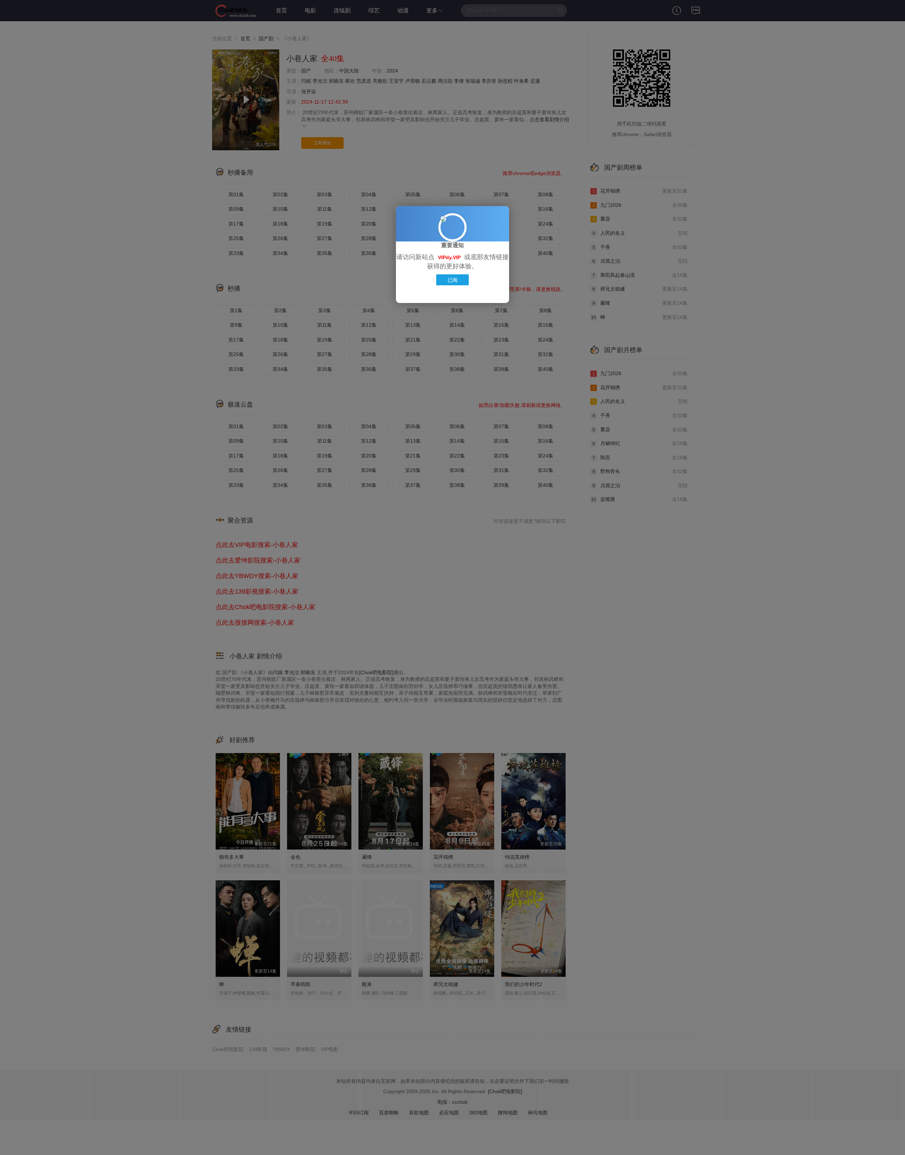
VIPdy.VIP (449, 257)
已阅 (452, 279)
